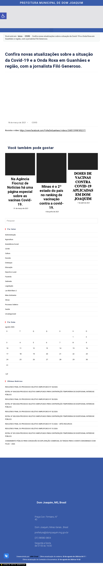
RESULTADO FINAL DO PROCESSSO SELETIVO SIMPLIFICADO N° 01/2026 (31, 428)
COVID (27, 36)
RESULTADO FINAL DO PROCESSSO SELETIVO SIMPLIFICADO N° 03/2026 (31, 399)
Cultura (7, 253)
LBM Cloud (34, 556)
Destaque (8, 263)
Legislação (9, 286)
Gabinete (8, 281)
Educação (8, 267)
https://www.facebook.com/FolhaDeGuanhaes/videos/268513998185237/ (53, 130)
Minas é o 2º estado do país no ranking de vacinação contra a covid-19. (51, 197)
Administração (10, 235)
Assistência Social (12, 244)
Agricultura (9, 239)
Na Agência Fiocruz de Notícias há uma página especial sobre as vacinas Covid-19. (20, 191)
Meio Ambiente (10, 295)
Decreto (8, 258)
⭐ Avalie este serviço (13, 564)
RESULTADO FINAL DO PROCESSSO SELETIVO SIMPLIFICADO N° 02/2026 (31, 411)
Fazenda (8, 277)
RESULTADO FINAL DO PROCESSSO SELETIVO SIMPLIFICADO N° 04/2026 (31, 387)
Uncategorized (10, 314)
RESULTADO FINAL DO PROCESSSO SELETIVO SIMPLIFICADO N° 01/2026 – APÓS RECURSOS (38, 424)
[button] (51, 30)
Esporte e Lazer (10, 272)
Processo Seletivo (11, 305)
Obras (7, 300)
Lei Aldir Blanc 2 (11, 291)
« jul (6, 374)
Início (20, 36)
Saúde (7, 309)
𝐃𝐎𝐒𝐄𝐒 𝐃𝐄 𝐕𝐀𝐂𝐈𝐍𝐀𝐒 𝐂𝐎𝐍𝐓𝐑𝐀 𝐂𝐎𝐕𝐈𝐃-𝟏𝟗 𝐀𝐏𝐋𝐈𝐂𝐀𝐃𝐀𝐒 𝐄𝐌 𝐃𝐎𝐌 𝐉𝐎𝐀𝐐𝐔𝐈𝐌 (83, 186)
